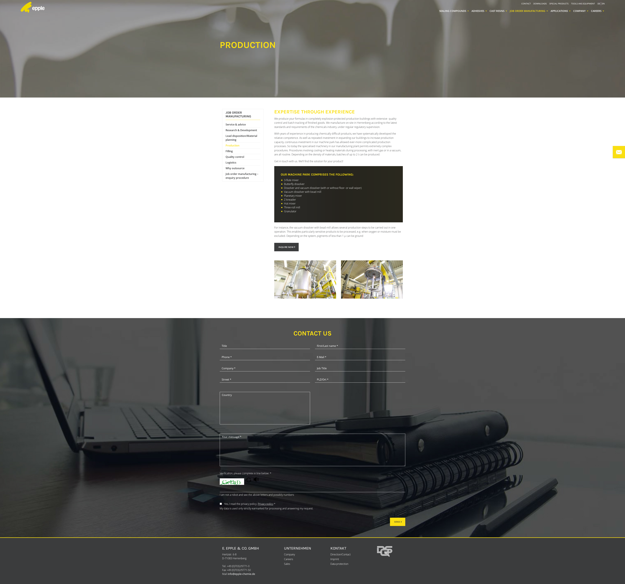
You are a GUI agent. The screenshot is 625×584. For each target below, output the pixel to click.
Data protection (339, 564)
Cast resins (497, 11)
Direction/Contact (340, 554)
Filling (229, 151)
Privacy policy (265, 504)
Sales (287, 564)
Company (579, 11)
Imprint (334, 559)
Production (232, 145)
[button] (249, 481)
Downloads (540, 3)
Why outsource (235, 168)
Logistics (231, 162)
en (603, 3)
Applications (559, 11)
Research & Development (241, 130)
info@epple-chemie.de (241, 574)
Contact (526, 3)
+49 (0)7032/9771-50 (239, 570)
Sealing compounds (452, 11)
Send (397, 521)
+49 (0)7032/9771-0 (238, 566)
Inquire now (285, 247)
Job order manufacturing (527, 11)
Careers (596, 11)
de (598, 3)
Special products (559, 3)
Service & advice (236, 124)
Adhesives (478, 11)
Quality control (235, 157)
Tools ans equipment (583, 3)
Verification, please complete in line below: (245, 473)
